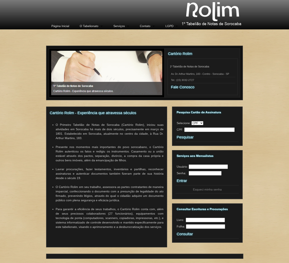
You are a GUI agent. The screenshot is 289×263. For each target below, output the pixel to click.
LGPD (169, 26)
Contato (145, 26)
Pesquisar (185, 137)
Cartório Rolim (205, 12)
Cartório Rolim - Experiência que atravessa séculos (93, 113)
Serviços (119, 26)
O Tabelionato (89, 26)
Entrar (182, 181)
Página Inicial (60, 26)
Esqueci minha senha (207, 189)
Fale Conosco (182, 87)
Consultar (185, 234)
